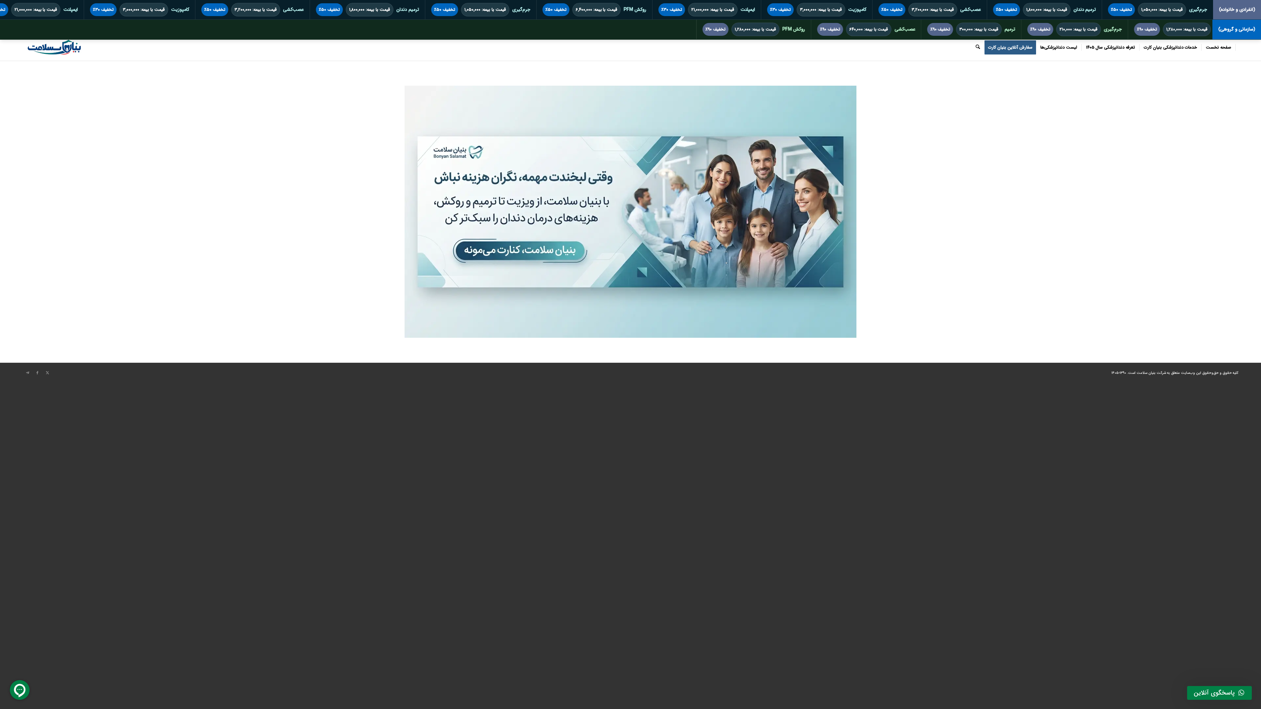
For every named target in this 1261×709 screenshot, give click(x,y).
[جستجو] (977, 47)
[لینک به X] (47, 373)
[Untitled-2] (53, 47)
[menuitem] (1219, 47)
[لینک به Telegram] (28, 373)
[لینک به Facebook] (37, 373)
